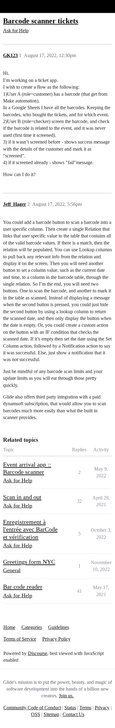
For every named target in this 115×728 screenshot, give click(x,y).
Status (70, 707)
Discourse (37, 653)
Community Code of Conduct (32, 707)
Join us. (66, 695)
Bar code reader (22, 586)
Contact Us (73, 714)
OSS (35, 714)
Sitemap (51, 714)
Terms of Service (19, 638)
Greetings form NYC (29, 561)
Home (9, 627)
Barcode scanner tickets (40, 21)
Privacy (102, 707)
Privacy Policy (56, 638)
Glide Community (20, 6)
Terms (85, 707)
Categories (31, 627)
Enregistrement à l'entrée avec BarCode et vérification (30, 529)
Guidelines (58, 627)
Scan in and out (22, 497)
